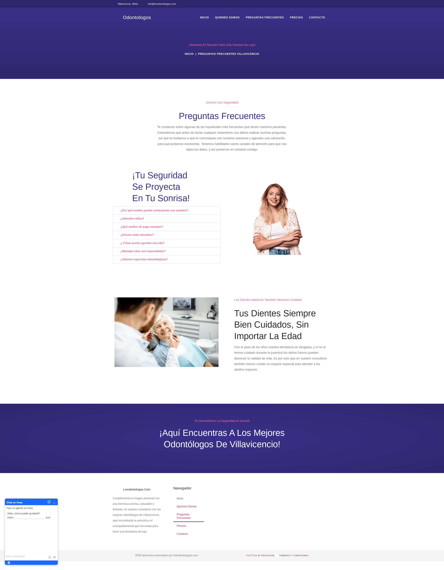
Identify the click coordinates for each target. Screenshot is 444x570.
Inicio (204, 17)
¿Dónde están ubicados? (137, 234)
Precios (296, 17)
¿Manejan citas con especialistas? (143, 251)
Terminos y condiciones (294, 555)
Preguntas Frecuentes (265, 17)
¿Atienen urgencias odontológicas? (144, 259)
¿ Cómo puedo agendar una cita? (143, 243)
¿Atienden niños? (132, 218)
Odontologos (137, 17)
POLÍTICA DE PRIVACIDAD (260, 555)
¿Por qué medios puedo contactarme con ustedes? (154, 210)
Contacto (317, 17)
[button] (166, 211)
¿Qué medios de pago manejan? (142, 226)
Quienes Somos (227, 17)
